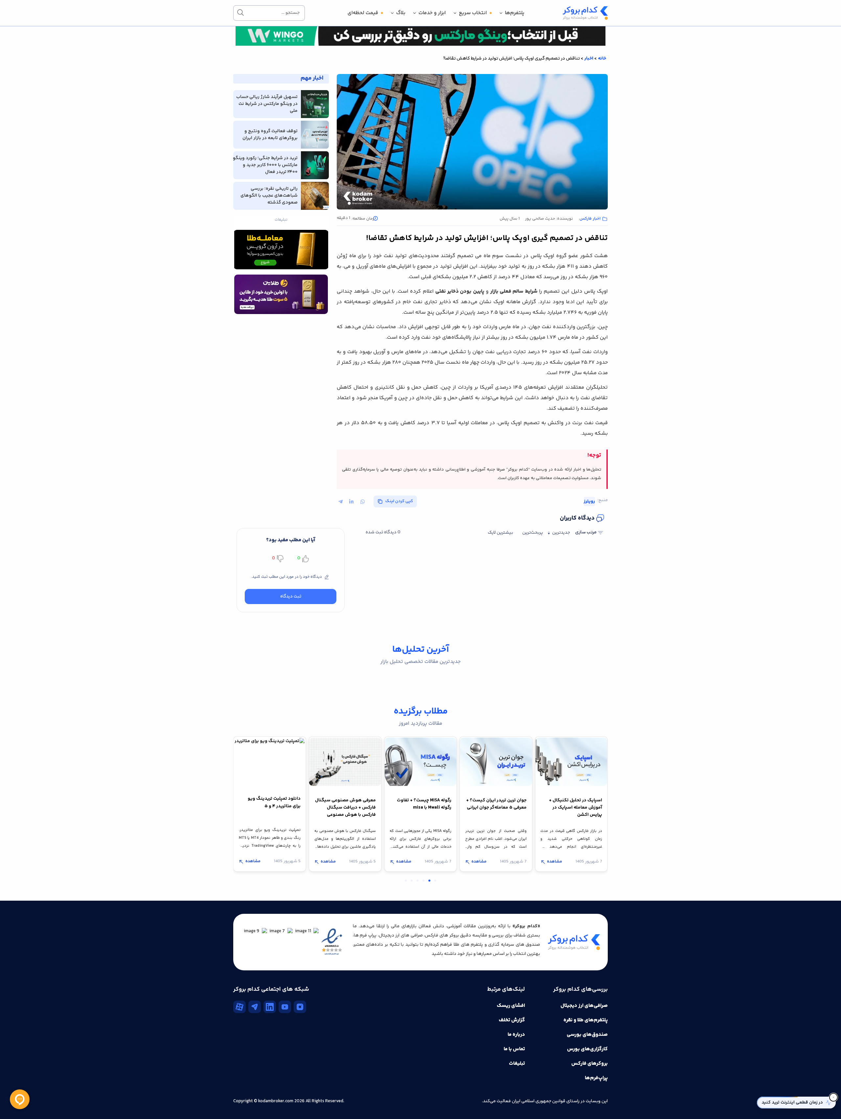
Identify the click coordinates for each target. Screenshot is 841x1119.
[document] (420, 559)
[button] (337, 513)
